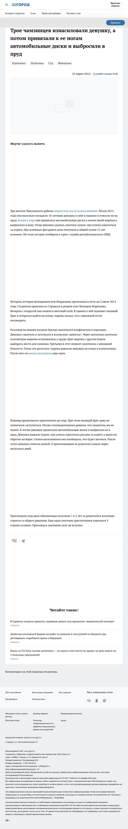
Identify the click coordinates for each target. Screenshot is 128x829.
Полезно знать (38, 699)
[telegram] (24, 541)
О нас (33, 13)
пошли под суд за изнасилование (75, 211)
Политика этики (12, 720)
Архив (63, 720)
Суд (50, 63)
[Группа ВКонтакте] (89, 701)
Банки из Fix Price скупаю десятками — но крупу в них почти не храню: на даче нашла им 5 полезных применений (63, 654)
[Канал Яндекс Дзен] (104, 701)
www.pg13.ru (36, 737)
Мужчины (37, 63)
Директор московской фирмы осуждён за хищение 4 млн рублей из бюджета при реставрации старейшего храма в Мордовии (58, 637)
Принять (115, 22)
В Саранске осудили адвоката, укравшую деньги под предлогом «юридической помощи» (62, 623)
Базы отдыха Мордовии (42, 692)
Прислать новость (115, 4)
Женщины (64, 63)
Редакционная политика (71, 713)
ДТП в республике (13, 692)
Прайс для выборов (51, 13)
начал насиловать (40, 353)
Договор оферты (40, 713)
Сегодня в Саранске (15, 13)
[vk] (14, 541)
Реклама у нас (74, 13)
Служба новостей (105, 74)
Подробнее (59, 797)
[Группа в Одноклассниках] (97, 701)
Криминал (19, 63)
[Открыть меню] (6, 5)
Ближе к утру (26, 220)
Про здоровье (65, 692)
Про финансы (11, 699)
